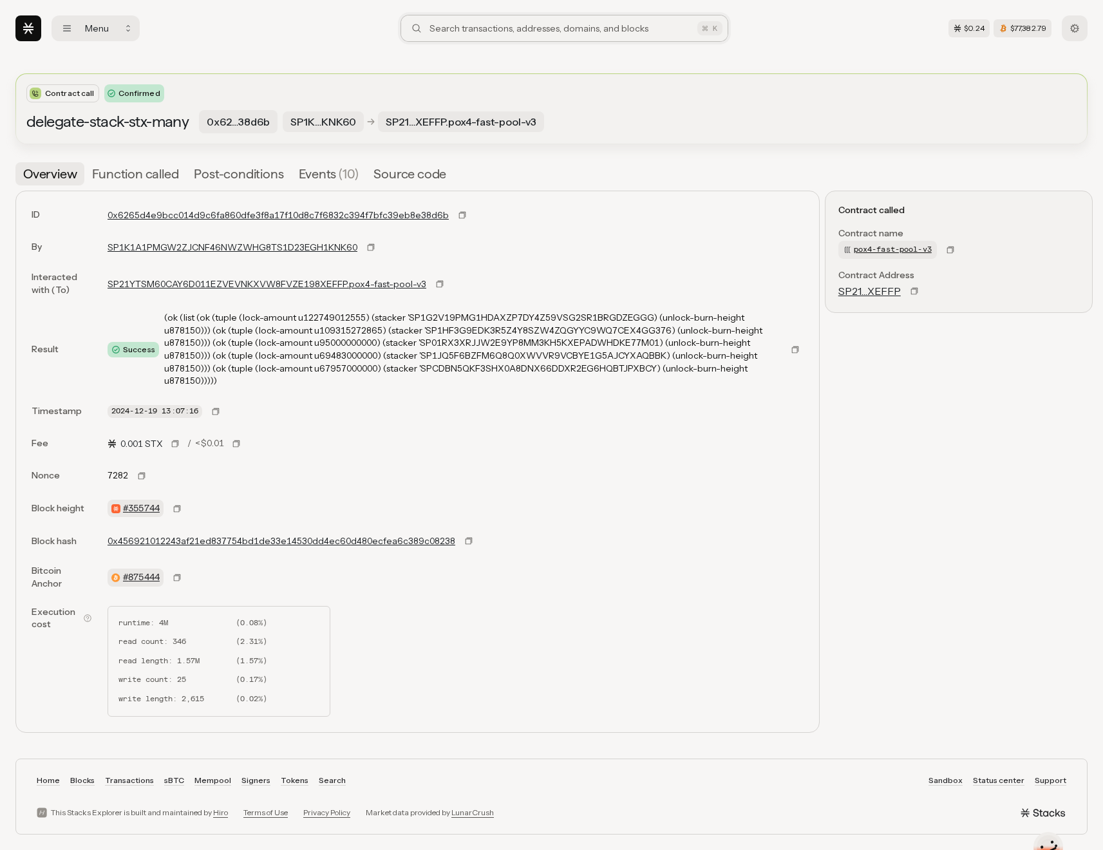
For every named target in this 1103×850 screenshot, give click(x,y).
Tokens (294, 780)
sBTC (174, 780)
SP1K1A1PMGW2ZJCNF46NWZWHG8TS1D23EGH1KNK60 (232, 247)
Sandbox (946, 780)
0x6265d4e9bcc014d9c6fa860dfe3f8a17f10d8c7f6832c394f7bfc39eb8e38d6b (278, 215)
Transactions (129, 780)
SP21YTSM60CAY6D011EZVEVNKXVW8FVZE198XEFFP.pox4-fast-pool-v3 (267, 284)
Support (1050, 780)
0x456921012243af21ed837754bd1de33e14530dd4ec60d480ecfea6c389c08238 (281, 541)
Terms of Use (265, 812)
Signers (255, 780)
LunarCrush (472, 812)
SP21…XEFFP (869, 291)
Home (48, 780)
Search (332, 780)
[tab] (49, 173)
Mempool (212, 780)
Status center (998, 780)
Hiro (220, 812)
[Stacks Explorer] (28, 28)
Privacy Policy (326, 812)
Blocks (82, 780)
